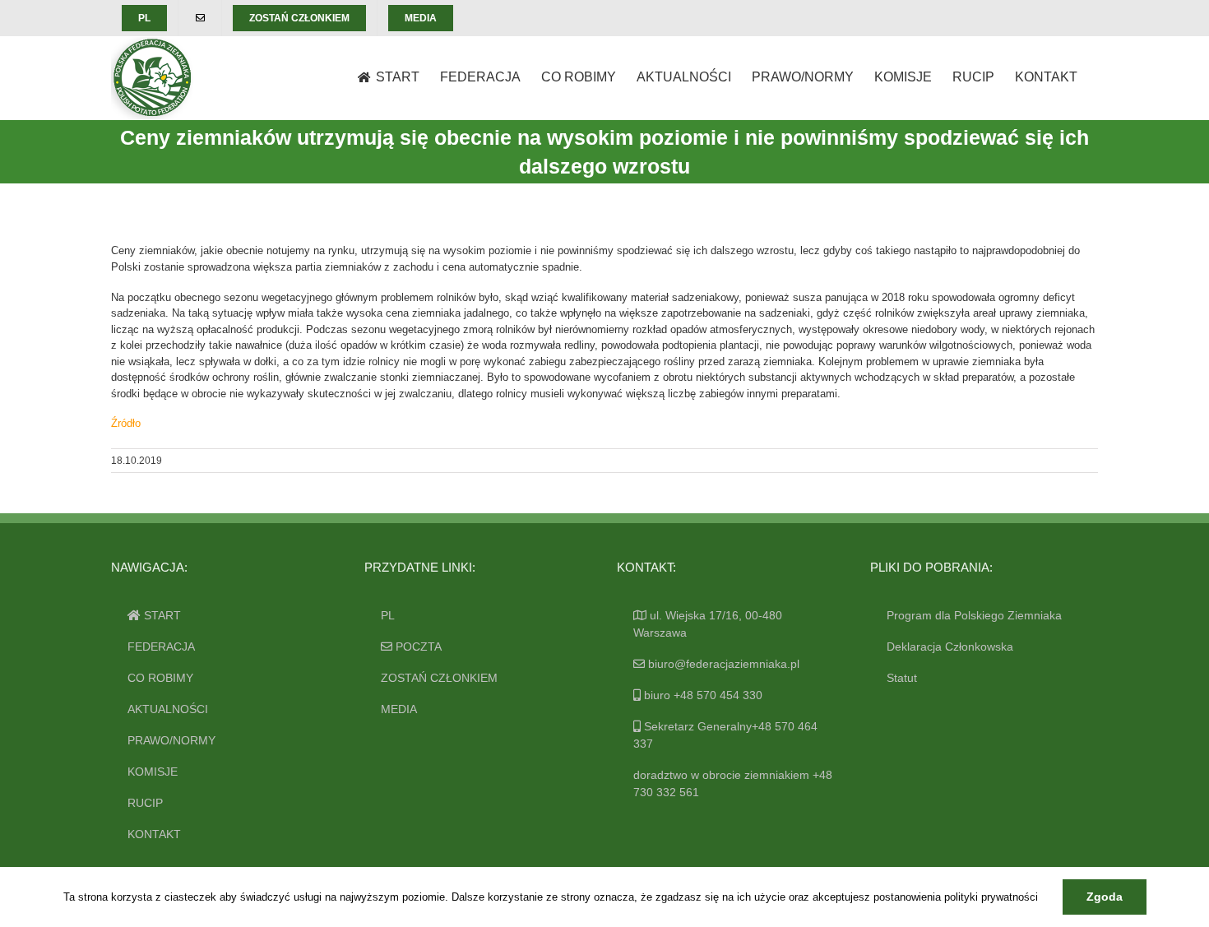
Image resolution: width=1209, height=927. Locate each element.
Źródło (126, 423)
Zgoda (1104, 896)
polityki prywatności (991, 897)
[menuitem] (144, 18)
